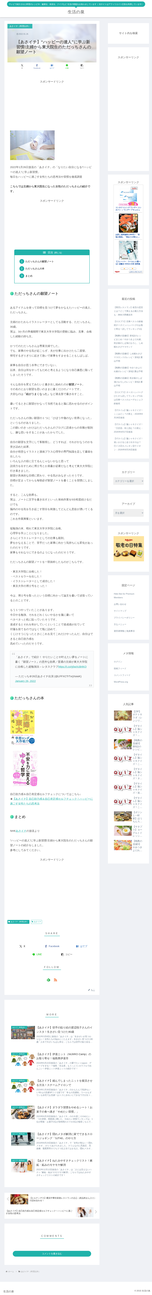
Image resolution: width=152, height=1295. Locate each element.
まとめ (29, 275)
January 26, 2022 (25, 681)
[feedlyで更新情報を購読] (49, 980)
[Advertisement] (52, 105)
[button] (82, 66)
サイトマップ (120, 611)
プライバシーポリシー (124, 617)
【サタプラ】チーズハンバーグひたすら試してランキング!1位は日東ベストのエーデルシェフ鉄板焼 (128, 398)
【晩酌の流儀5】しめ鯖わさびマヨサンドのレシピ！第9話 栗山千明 (128, 357)
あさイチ (21, 830)
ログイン (118, 661)
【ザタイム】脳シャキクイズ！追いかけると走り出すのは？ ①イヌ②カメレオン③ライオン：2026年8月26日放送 (128, 444)
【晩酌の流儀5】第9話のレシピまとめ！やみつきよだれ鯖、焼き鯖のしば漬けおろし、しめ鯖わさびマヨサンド (128, 341)
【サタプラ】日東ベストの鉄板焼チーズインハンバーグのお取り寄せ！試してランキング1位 (128, 325)
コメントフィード (122, 675)
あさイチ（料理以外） (19, 922)
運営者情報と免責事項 (124, 631)
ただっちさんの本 (34, 268)
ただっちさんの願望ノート (39, 261)
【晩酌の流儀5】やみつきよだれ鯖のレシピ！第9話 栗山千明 (128, 369)
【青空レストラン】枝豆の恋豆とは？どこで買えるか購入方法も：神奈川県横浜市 (128, 311)
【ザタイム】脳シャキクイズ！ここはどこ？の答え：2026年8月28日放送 (128, 414)
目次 (50, 252)
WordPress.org (121, 682)
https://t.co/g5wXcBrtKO (72, 666)
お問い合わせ (120, 604)
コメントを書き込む (52, 1253)
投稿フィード (120, 668)
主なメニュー (120, 624)
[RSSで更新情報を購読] (55, 980)
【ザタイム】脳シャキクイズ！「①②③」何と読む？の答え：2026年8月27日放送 (128, 428)
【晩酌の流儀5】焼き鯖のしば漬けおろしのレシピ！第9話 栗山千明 (128, 382)
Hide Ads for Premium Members (124, 596)
